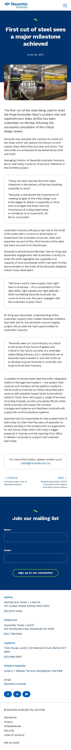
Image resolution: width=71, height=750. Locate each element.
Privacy (8, 721)
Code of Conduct (14, 735)
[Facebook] (8, 694)
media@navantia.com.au (35, 463)
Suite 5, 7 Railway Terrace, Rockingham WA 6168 (33, 670)
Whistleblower (12, 726)
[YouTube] (26, 694)
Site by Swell (11, 742)
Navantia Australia (15, 683)
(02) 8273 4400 (13, 611)
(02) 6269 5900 (13, 656)
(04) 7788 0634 (13, 633)
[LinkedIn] (17, 694)
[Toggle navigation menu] (65, 5)
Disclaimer (10, 717)
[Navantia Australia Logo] (15, 5)
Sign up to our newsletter (35, 572)
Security (9, 730)
